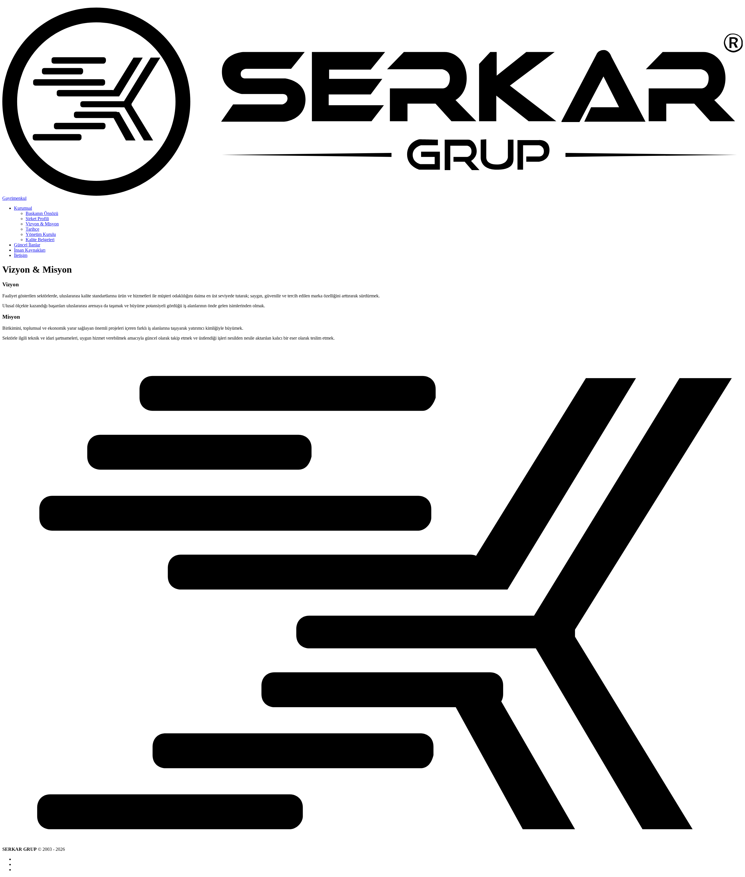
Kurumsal (23, 208)
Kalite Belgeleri (40, 239)
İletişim (20, 255)
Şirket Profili (37, 218)
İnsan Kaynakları (29, 250)
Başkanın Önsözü (42, 213)
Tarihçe (32, 229)
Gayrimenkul (14, 198)
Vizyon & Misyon (42, 223)
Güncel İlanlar (27, 244)
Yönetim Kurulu (41, 234)
